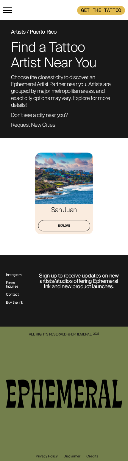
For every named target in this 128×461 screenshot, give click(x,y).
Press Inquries (12, 285)
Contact (12, 295)
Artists (18, 31)
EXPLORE (64, 226)
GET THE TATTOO (101, 10)
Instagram (14, 275)
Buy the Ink (14, 303)
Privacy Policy (46, 456)
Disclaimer (71, 456)
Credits (92, 456)
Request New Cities (33, 125)
